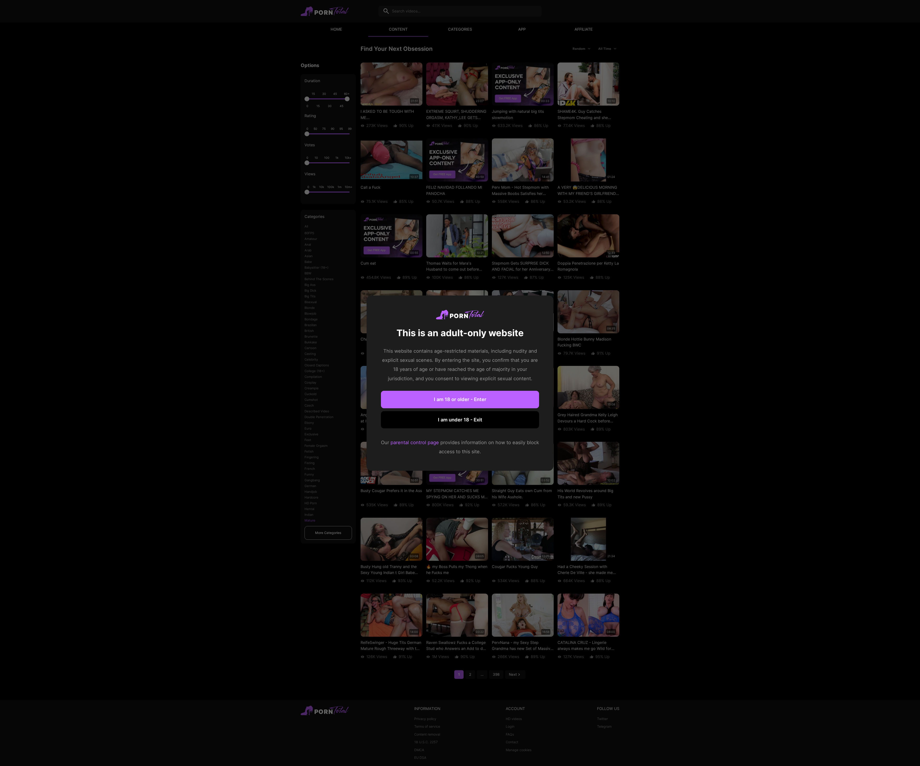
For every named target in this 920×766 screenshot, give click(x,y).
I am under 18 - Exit (460, 419)
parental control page (415, 442)
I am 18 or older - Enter (460, 399)
